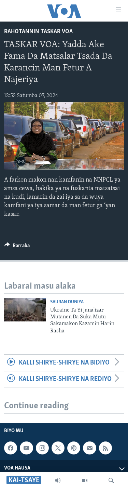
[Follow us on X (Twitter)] (58, 447)
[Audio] (57, 480)
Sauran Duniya (67, 302)
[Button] (17, 247)
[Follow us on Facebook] (10, 447)
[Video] (84, 480)
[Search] (111, 480)
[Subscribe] (89, 447)
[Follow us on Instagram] (42, 447)
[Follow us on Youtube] (26, 447)
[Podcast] (73, 447)
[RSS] (105, 447)
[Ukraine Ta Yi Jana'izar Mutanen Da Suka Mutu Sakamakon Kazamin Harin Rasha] (25, 309)
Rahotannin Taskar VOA (38, 32)
